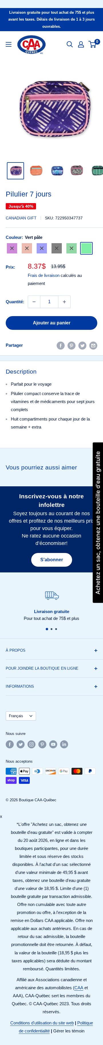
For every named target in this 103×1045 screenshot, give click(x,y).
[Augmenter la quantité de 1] (64, 302)
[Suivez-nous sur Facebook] (10, 744)
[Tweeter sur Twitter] (82, 345)
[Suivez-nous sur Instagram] (31, 744)
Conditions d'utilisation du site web (42, 1022)
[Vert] (71, 248)
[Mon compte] (81, 44)
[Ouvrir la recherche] (70, 44)
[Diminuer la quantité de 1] (34, 302)
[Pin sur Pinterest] (72, 345)
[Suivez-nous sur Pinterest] (42, 744)
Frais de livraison (44, 275)
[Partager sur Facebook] (61, 345)
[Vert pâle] (86, 248)
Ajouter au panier (51, 322)
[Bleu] (42, 248)
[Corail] (27, 248)
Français (16, 716)
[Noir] (57, 248)
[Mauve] (12, 248)
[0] (92, 44)
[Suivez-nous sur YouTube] (53, 744)
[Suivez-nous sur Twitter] (21, 744)
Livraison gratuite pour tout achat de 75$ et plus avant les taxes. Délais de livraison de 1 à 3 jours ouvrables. (51, 19)
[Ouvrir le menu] (8, 44)
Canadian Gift (21, 218)
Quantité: (15, 301)
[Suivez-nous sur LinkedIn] (64, 744)
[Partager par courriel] (93, 345)
